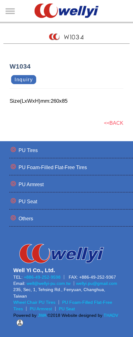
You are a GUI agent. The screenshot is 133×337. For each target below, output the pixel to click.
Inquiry (24, 79)
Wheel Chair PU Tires (34, 302)
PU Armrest (31, 184)
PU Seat (28, 201)
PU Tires (28, 150)
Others (26, 218)
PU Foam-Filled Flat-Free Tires (53, 167)
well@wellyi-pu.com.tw (49, 283)
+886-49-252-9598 (42, 277)
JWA (41, 315)
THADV (111, 315)
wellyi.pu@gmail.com (96, 283)
